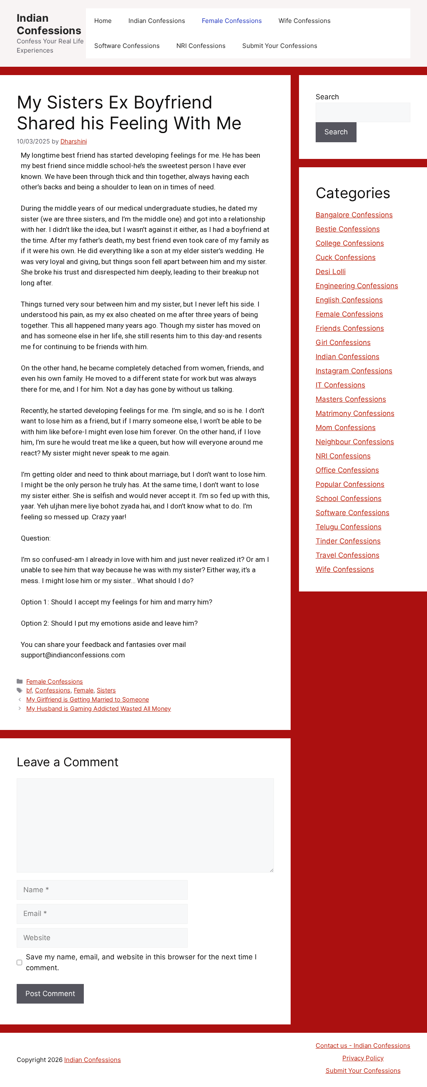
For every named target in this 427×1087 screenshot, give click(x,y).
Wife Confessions (305, 21)
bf (29, 690)
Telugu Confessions (349, 527)
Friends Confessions (350, 328)
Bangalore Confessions (354, 215)
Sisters (106, 690)
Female (83, 690)
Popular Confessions (350, 484)
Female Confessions (232, 21)
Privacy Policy (363, 1058)
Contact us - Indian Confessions (363, 1045)
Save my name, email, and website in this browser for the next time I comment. (141, 962)
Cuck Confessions (346, 257)
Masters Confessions (351, 399)
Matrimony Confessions (355, 413)
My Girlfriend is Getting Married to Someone (87, 699)
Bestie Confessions (348, 229)
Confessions (52, 690)
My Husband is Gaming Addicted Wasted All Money (98, 708)
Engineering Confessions (357, 286)
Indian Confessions (49, 24)
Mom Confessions (346, 427)
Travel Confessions (347, 555)
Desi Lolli (331, 271)
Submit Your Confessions (279, 46)
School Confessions (349, 498)
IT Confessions (340, 385)
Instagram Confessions (354, 371)
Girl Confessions (343, 342)
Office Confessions (347, 470)
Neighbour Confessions (355, 442)
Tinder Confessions (348, 541)
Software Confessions (127, 46)
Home (103, 21)
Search (327, 97)
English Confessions (349, 300)
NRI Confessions (201, 46)
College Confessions (350, 243)
